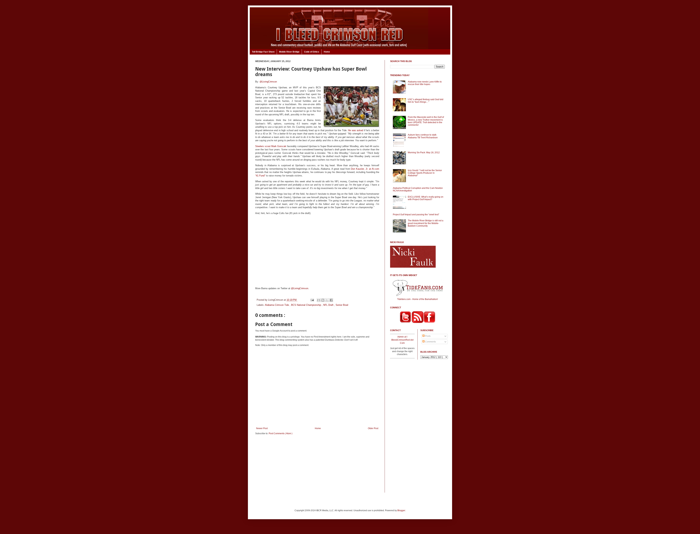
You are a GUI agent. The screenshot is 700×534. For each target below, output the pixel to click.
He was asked (355, 130)
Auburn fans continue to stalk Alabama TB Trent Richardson (423, 136)
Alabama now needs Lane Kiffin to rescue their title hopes (425, 83)
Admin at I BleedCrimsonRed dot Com (402, 340)
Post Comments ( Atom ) (280, 433)
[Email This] (318, 300)
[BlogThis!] (323, 300)
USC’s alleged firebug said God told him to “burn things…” (425, 100)
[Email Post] (312, 299)
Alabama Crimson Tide (277, 305)
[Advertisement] (317, 466)
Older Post (373, 428)
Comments (430, 341)
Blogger (401, 510)
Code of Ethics (311, 52)
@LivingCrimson (268, 81)
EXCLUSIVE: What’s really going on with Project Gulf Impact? (425, 198)
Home (327, 52)
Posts (428, 336)
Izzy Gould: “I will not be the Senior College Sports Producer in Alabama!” (425, 173)
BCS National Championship (306, 305)
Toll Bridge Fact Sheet (263, 52)
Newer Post (262, 428)
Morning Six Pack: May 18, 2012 (424, 152)
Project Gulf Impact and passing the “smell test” (416, 214)
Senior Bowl (342, 305)
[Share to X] (327, 300)
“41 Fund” (260, 175)
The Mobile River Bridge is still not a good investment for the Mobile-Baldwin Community (425, 223)
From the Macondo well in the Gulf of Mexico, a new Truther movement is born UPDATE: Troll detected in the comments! (426, 121)
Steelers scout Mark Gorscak (270, 146)
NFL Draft (328, 305)
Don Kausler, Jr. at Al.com (365, 168)
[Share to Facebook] (331, 300)
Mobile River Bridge (289, 52)
